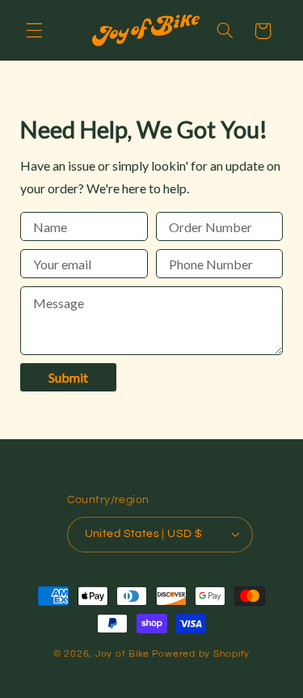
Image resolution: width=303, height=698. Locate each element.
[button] (34, 30)
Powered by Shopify (201, 653)
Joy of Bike (122, 653)
